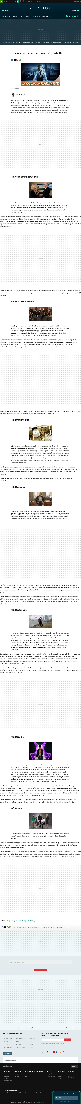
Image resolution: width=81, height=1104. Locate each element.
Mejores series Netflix (63, 1028)
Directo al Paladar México (40, 1093)
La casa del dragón (8, 1047)
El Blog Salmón (71, 1074)
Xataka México (7, 1092)
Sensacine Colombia (29, 1095)
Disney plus (32, 1038)
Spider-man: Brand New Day (20, 1048)
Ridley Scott (17, 42)
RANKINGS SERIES (47, 16)
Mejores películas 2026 (32, 1028)
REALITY (22, 16)
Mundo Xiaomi (7, 1083)
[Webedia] (8, 1066)
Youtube (75, 16)
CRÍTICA (7, 16)
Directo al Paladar (40, 1074)
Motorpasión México (51, 1092)
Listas (30, 1041)
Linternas (31, 1047)
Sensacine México (29, 1092)
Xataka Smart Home (8, 1080)
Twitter (78, 16)
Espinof (40, 8)
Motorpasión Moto (51, 1076)
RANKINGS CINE (36, 16)
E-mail (20, 60)
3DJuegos (16, 1074)
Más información (40, 1102)
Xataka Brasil (6, 1095)
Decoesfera (60, 1076)
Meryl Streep (37, 42)
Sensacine (27, 1074)
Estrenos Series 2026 (52, 1028)
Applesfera (6, 1078)
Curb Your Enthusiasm (45, 927)
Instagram (67, 16)
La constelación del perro (27, 42)
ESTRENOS (15, 16)
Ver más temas (7, 1053)
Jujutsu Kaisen (76, 42)
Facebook (69, 16)
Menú (6, 10)
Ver (41, 970)
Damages (60, 927)
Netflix (17, 1041)
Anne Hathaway (45, 42)
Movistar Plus (7, 1041)
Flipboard (72, 16)
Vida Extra (16, 1076)
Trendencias (60, 1074)
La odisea (18, 1044)
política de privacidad (59, 1043)
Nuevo (74, 10)
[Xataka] (1, 1)
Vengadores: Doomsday (56, 42)
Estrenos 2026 (43, 1028)
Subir (73, 1066)
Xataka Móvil (6, 1076)
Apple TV (6, 1044)
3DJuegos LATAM (18, 1092)
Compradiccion (61, 1078)
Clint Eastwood (67, 42)
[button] (20, 94)
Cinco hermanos (33, 927)
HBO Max (31, 1044)
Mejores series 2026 (21, 1028)
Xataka (5, 1074)
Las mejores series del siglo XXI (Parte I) (22, 921)
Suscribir (67, 1040)
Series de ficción (22, 927)
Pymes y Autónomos (71, 1076)
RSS (60, 1052)
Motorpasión (49, 1074)
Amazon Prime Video (21, 1038)
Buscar (74, 1060)
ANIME (28, 16)
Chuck (54, 927)
